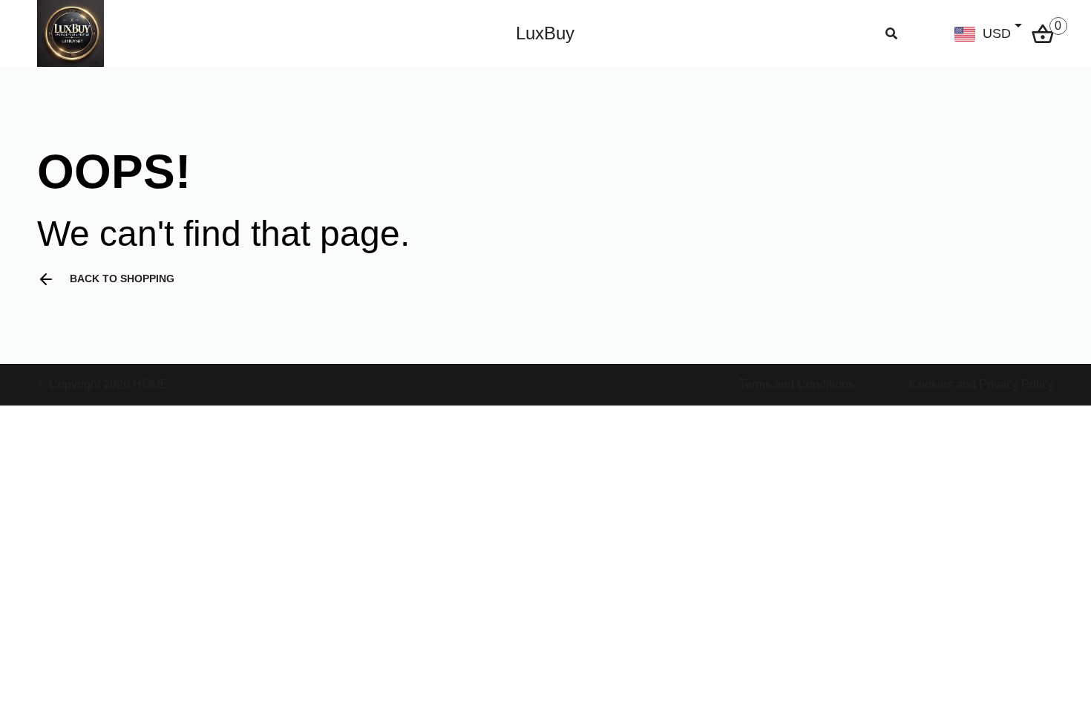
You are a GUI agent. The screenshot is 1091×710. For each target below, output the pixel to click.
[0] (1043, 32)
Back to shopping (122, 278)
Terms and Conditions (796, 384)
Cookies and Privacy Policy (981, 384)
